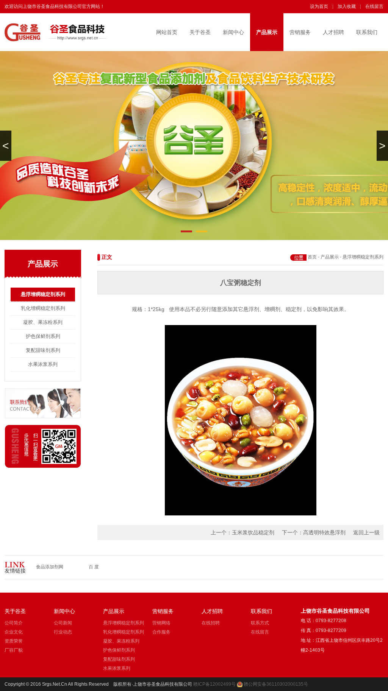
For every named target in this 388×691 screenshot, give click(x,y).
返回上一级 (366, 532)
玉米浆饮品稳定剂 (253, 532)
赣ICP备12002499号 (214, 684)
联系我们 (366, 32)
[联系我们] (43, 416)
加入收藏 (347, 6)
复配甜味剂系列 (43, 350)
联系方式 (260, 623)
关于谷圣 (200, 32)
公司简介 (14, 623)
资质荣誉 (14, 641)
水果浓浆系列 (43, 364)
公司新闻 (63, 623)
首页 (312, 257)
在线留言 (374, 6)
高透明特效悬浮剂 (324, 532)
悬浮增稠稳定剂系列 (43, 294)
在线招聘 (211, 623)
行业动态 (63, 632)
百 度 (94, 567)
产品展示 (266, 32)
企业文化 (14, 632)
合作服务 (161, 632)
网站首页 (166, 32)
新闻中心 (233, 32)
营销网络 (161, 623)
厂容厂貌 (14, 650)
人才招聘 (333, 32)
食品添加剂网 (49, 567)
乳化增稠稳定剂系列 (43, 308)
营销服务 (300, 32)
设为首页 (319, 6)
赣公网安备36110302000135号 (276, 684)
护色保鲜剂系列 (43, 336)
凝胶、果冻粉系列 (43, 322)
